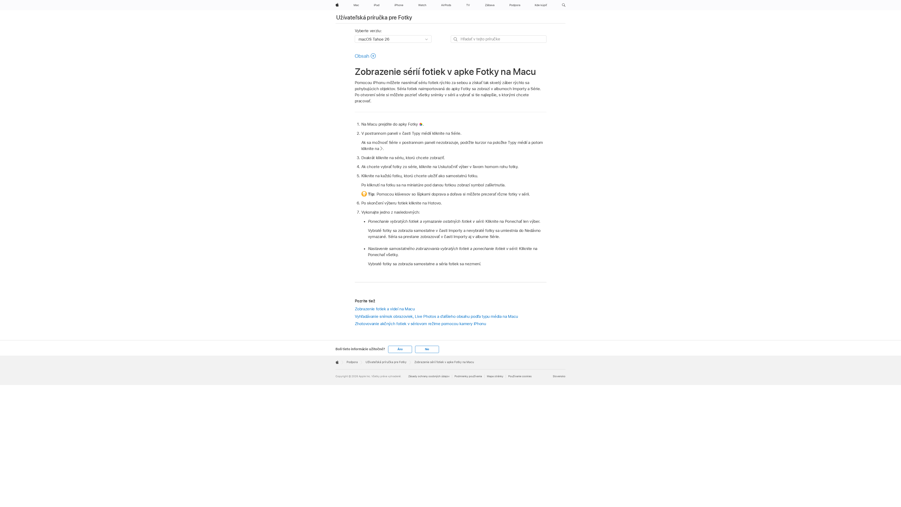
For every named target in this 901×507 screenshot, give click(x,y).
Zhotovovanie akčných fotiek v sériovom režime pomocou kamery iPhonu (420, 323)
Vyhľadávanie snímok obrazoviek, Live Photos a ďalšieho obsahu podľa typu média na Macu (436, 316)
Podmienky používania (468, 376)
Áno (400, 349)
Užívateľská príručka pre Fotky (374, 17)
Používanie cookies (520, 376)
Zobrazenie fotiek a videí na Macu (385, 309)
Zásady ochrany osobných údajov (429, 376)
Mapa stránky (495, 376)
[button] (563, 5)
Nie (427, 349)
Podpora (352, 362)
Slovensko (559, 376)
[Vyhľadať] (455, 39)
